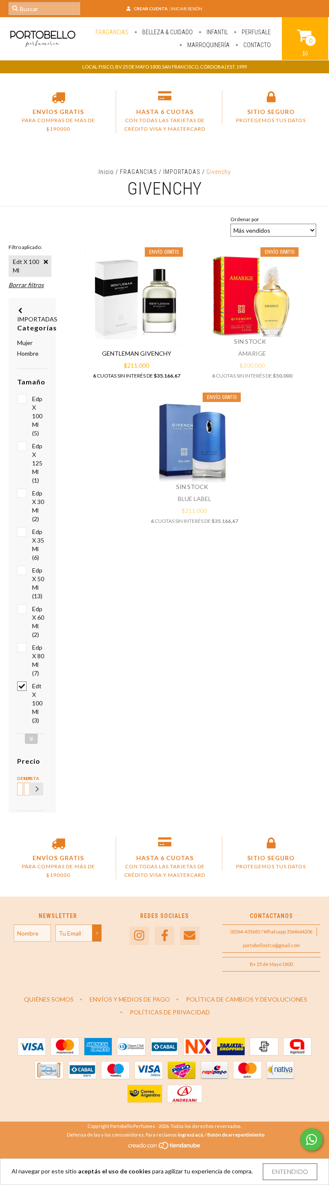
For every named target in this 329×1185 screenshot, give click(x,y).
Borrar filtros (26, 284)
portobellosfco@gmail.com (271, 945)
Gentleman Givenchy (136, 353)
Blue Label (194, 498)
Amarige (252, 353)
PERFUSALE (255, 32)
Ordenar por (244, 219)
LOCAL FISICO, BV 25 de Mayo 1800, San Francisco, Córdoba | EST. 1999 (164, 66)
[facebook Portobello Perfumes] (164, 936)
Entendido (290, 1171)
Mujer (25, 342)
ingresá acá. (191, 1134)
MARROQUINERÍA (208, 45)
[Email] (190, 936)
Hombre (28, 353)
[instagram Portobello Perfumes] (139, 936)
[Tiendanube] (164, 1147)
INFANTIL (216, 32)
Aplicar (36, 789)
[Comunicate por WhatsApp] (311, 1139)
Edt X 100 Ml (26, 266)
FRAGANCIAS (112, 32)
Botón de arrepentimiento (236, 1134)
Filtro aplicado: (25, 247)
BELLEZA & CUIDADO (167, 32)
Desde (19, 778)
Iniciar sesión (186, 8)
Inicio (106, 171)
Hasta (25, 778)
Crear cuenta (150, 8)
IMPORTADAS (181, 171)
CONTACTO (256, 45)
